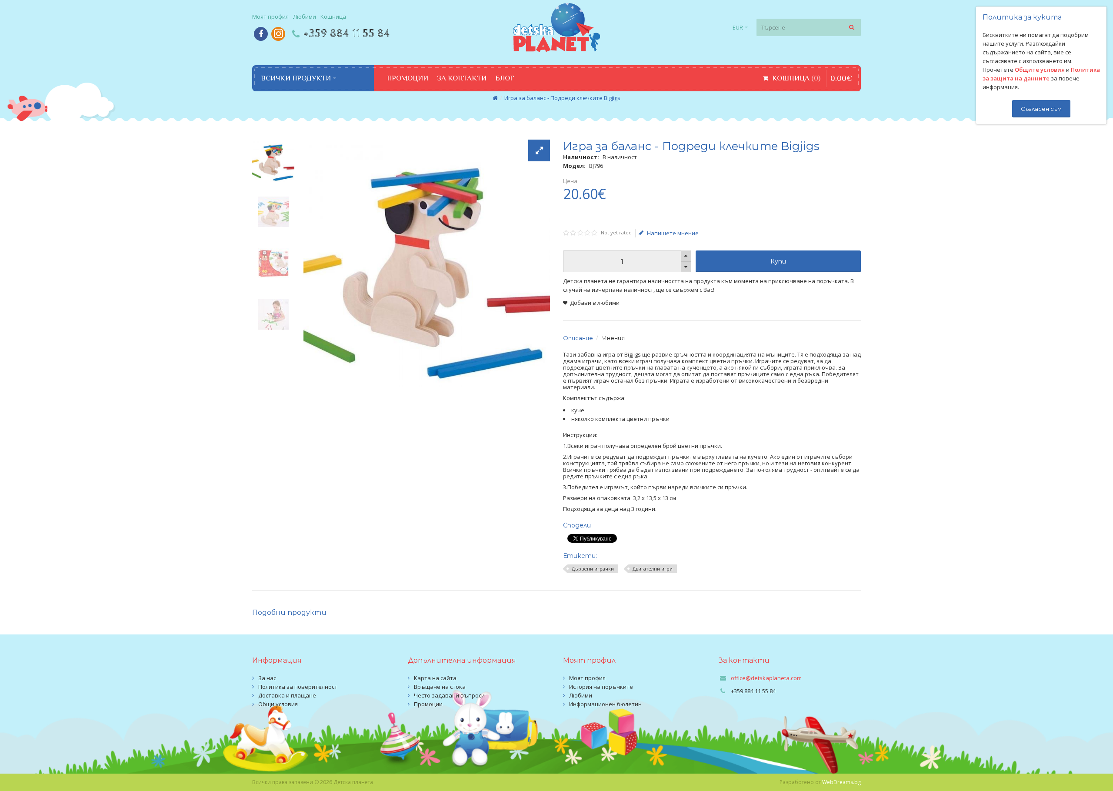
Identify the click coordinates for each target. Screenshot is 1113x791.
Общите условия (1040, 69)
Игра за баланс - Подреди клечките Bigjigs (562, 98)
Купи (778, 261)
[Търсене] (852, 27)
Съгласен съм (1041, 108)
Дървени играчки (593, 568)
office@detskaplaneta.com (766, 678)
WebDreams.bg (841, 782)
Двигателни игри (653, 568)
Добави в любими (595, 303)
